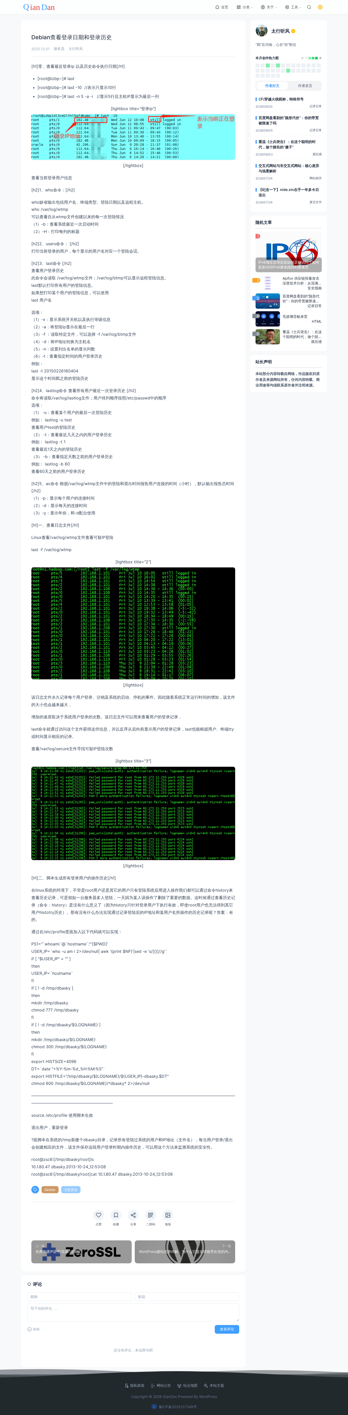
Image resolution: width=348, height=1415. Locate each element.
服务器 (59, 48)
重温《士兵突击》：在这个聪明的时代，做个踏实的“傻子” (287, 144)
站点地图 (190, 1385)
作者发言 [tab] (305, 85)
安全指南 (314, 288)
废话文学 (316, 202)
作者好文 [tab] (272, 85)
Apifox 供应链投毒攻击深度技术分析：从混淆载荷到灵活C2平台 (302, 281)
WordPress (208, 1396)
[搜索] (309, 7)
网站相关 (316, 178)
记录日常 (316, 106)
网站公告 (164, 1385)
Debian (50, 1190)
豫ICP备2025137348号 (178, 1407)
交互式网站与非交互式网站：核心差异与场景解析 (289, 168)
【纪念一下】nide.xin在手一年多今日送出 (289, 192)
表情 (36, 1329)
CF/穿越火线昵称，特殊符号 (281, 99)
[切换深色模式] (320, 7)
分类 (246, 7)
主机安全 (70, 1190)
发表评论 (227, 1329)
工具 (294, 7)
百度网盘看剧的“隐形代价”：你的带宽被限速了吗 (289, 120)
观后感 (317, 154)
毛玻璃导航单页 (295, 316)
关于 (270, 7)
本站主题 (217, 1385)
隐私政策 (137, 1385)
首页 (224, 7)
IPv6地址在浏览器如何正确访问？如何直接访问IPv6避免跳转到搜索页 (288, 264)
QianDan (170, 1396)
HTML (317, 321)
